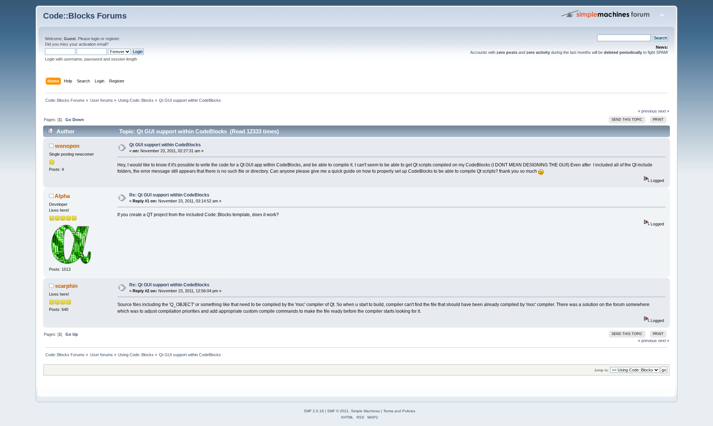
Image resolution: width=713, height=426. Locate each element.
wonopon (67, 146)
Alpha (62, 196)
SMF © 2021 (338, 411)
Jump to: (601, 370)
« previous (647, 111)
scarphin (66, 286)
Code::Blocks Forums (85, 15)
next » (663, 111)
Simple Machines (365, 411)
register (112, 38)
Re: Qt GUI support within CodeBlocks (169, 195)
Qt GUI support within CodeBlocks (165, 144)
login (95, 38)
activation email (92, 44)
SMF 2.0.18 (314, 411)
